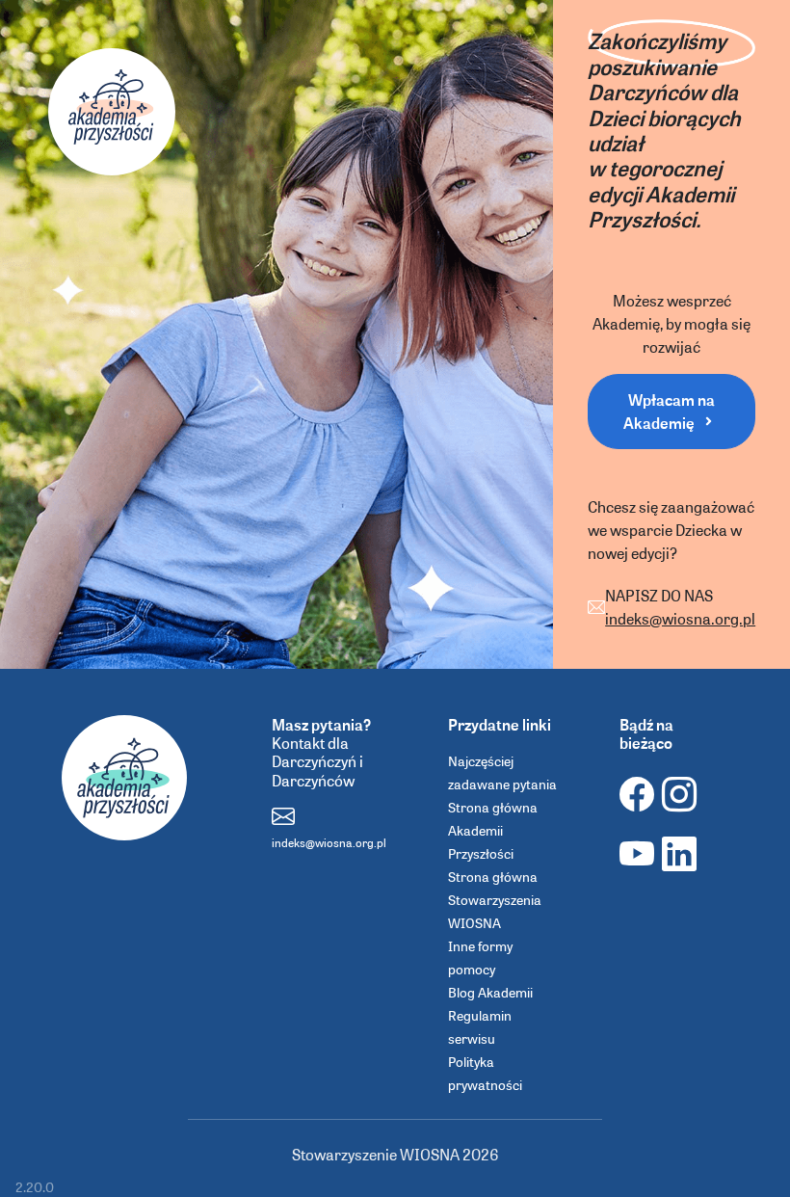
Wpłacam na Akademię (669, 411)
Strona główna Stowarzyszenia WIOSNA (494, 899)
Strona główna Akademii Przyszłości (493, 830)
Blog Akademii (490, 991)
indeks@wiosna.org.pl (680, 618)
